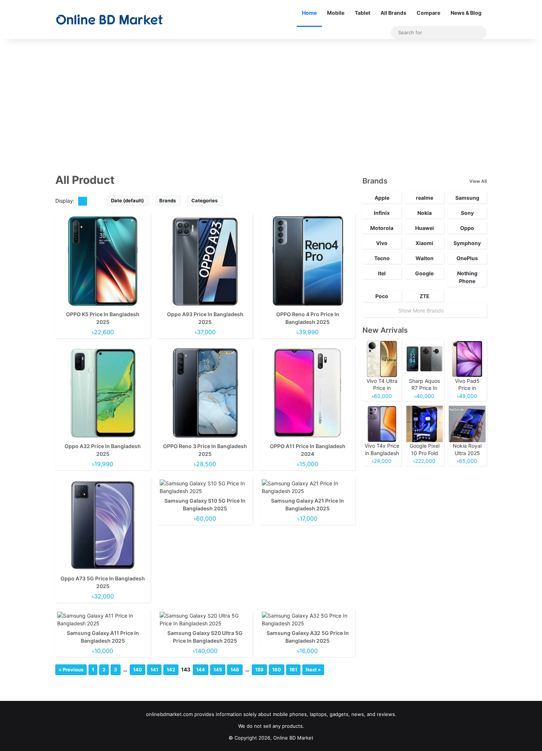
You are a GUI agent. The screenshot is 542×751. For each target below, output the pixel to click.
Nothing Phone (467, 277)
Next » (313, 670)
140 (137, 670)
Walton (425, 258)
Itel (382, 273)
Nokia (424, 213)
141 (154, 670)
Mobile (335, 13)
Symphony (467, 243)
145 (217, 670)
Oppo (467, 228)
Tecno (382, 258)
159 (259, 670)
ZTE (425, 296)
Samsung (467, 198)
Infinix (382, 213)
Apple (382, 198)
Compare (428, 13)
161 (293, 670)
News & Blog (466, 13)
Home (309, 13)
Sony (467, 213)
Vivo (382, 243)
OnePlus (467, 258)
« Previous (71, 670)
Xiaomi (424, 243)
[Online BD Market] (109, 19)
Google (424, 273)
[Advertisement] (271, 101)
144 (200, 670)
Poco (381, 296)
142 (171, 670)
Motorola (381, 228)
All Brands (393, 13)
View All (478, 181)
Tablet (362, 13)
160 (276, 670)
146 (234, 670)
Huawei (424, 228)
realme (424, 198)
